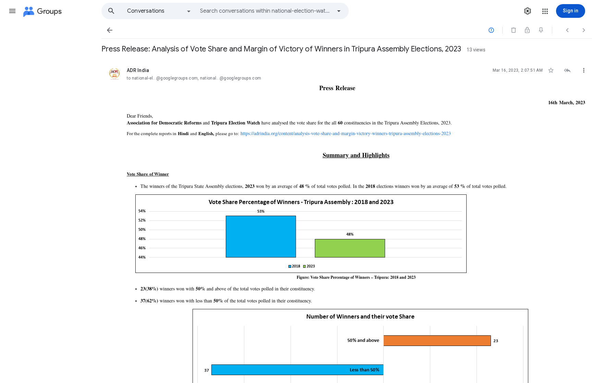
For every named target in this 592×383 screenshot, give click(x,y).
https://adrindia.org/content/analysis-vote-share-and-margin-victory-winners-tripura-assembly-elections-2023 (346, 133)
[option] (159, 11)
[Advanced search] (338, 11)
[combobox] (266, 11)
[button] (12, 11)
